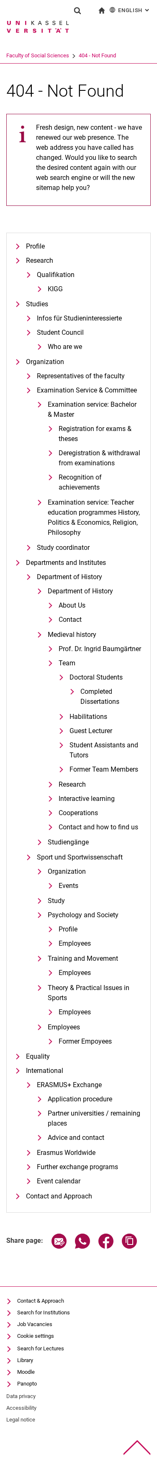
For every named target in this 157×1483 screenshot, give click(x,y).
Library (25, 1360)
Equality (38, 1056)
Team (67, 663)
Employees (75, 943)
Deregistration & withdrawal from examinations (99, 458)
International (44, 1071)
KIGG (55, 289)
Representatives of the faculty (81, 376)
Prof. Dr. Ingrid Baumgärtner (100, 649)
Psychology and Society (83, 915)
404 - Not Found (97, 55)
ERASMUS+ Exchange (69, 1085)
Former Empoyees (85, 1041)
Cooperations (78, 813)
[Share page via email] (59, 1246)
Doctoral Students (96, 677)
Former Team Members (103, 769)
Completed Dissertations (99, 697)
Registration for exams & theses (95, 434)
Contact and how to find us (98, 827)
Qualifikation (56, 275)
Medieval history (72, 635)
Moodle (26, 1372)
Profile (35, 246)
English (134, 10)
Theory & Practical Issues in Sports (88, 993)
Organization (45, 362)
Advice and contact (76, 1138)
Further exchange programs (77, 1167)
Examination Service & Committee (87, 390)
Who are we (65, 347)
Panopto (27, 1383)
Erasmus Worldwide (66, 1153)
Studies (37, 304)
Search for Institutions (43, 1312)
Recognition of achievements (80, 482)
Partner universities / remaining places (94, 1118)
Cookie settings (35, 1336)
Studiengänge (68, 842)
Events (68, 886)
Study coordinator (63, 548)
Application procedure (80, 1099)
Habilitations (88, 717)
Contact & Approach (40, 1301)
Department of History (69, 577)
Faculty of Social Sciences (37, 55)
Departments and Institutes (66, 563)
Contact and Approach (59, 1196)
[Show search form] (77, 10)
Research (39, 260)
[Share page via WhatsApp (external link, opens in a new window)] (82, 1246)
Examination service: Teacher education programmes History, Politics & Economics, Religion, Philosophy (94, 517)
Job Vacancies (34, 1324)
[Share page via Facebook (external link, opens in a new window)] (105, 1246)
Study (56, 901)
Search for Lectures (40, 1348)
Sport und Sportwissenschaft (80, 857)
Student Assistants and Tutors (103, 750)
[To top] (137, 1447)
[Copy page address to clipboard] (129, 1246)
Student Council (60, 332)
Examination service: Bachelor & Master (92, 409)
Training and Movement (83, 958)
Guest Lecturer (90, 731)
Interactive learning (87, 799)
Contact (70, 619)
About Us (72, 605)
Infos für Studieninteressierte (79, 318)
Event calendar (58, 1181)
